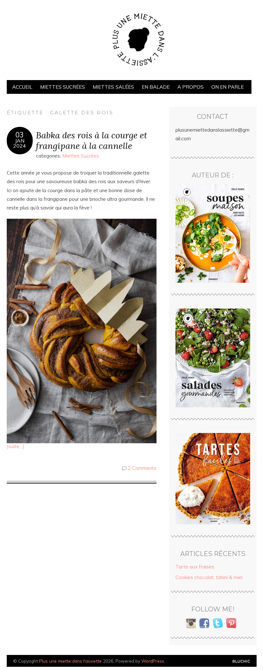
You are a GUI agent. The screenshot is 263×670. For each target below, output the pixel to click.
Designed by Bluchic (241, 661)
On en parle (227, 87)
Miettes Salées (113, 87)
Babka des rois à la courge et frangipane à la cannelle (91, 140)
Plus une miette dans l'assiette (70, 661)
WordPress (152, 661)
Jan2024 (19, 143)
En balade (156, 87)
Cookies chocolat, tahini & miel (208, 577)
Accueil (22, 87)
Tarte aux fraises (194, 567)
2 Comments (142, 468)
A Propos (190, 87)
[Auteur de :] (212, 233)
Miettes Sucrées (62, 87)
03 (19, 134)
